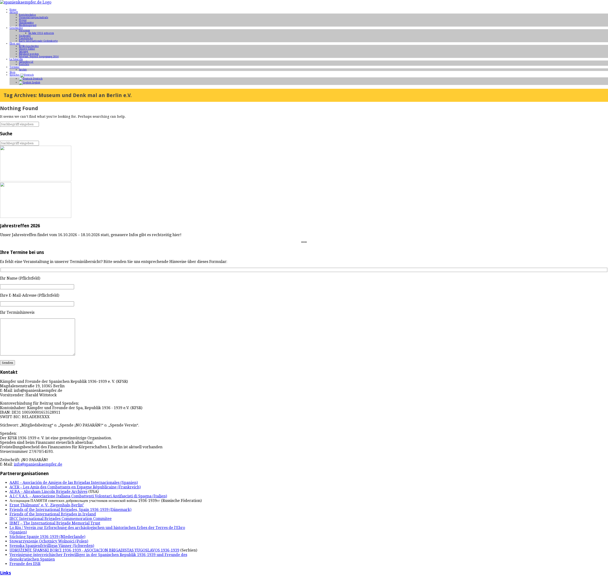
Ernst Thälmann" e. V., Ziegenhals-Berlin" (47, 505)
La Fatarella (16, 59)
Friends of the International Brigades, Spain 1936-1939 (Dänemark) (70, 509)
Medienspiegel (27, 25)
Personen (24, 30)
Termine (14, 67)
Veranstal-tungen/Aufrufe (33, 17)
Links (5, 573)
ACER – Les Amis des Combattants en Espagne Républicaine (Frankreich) (75, 487)
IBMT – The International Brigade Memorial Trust (55, 523)
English (35, 82)
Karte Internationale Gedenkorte (38, 41)
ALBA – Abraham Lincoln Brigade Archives (48, 491)
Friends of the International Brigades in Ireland (53, 514)
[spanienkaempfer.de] (25, 2)
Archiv (23, 69)
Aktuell (14, 12)
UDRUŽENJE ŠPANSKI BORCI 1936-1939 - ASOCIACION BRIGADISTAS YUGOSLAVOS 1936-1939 (94, 550)
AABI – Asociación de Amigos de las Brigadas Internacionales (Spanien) (74, 482)
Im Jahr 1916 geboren (41, 33)
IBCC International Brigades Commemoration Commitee (61, 518)
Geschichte (16, 28)
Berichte (24, 64)
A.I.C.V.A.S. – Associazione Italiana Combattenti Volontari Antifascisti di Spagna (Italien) (88, 496)
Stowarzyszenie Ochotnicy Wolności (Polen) (49, 541)
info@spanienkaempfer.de (38, 464)
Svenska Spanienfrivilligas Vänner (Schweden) (52, 545)
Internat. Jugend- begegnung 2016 (39, 56)
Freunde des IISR (25, 563)
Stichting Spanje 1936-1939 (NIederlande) (47, 536)
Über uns (15, 43)
